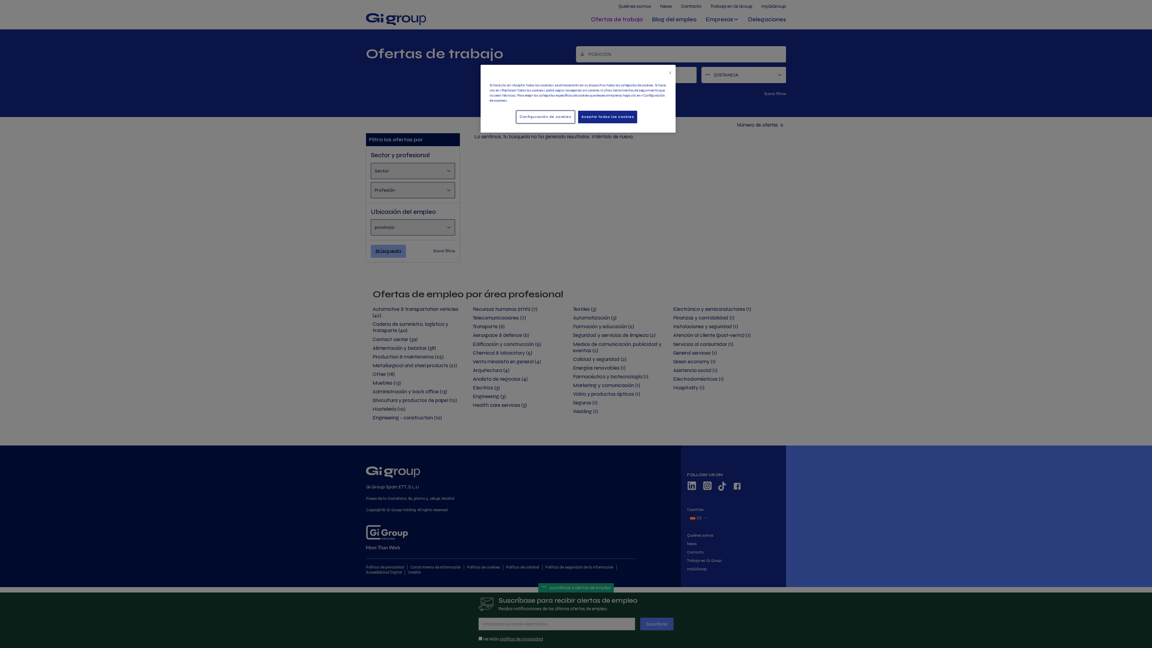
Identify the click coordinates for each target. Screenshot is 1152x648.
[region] (578, 99)
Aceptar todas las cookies (607, 117)
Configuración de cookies (546, 117)
